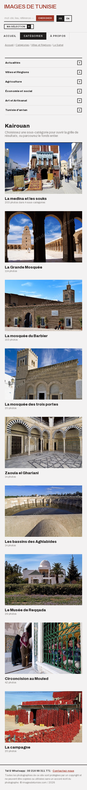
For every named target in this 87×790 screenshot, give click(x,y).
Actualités (12, 62)
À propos (58, 36)
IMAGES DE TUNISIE (30, 6)
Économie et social (18, 91)
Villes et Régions (41, 45)
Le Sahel (58, 45)
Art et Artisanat (16, 100)
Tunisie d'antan (16, 110)
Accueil (10, 36)
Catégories (33, 36)
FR (60, 18)
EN (67, 18)
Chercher (45, 18)
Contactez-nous (63, 770)
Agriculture (13, 81)
